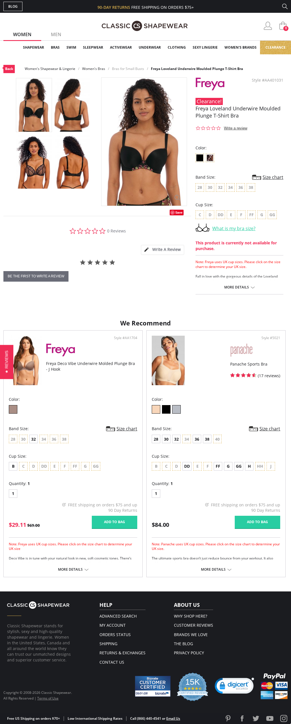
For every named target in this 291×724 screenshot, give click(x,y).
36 (197, 439)
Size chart (273, 177)
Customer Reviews (193, 625)
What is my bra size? (233, 228)
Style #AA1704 (125, 338)
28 (156, 439)
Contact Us (111, 662)
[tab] (162, 250)
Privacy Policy (189, 652)
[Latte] (156, 409)
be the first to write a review (36, 276)
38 (207, 439)
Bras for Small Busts (128, 68)
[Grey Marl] (176, 409)
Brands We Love (191, 634)
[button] (234, 687)
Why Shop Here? (190, 616)
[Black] (166, 409)
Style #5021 (270, 338)
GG (239, 466)
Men (56, 34)
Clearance (275, 47)
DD (187, 466)
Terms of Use (48, 698)
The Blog (183, 643)
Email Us (173, 718)
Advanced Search (118, 616)
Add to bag (114, 521)
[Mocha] (13, 409)
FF (218, 466)
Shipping (108, 643)
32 (33, 439)
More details (236, 287)
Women (22, 34)
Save (178, 212)
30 (166, 439)
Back (9, 68)
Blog (13, 6)
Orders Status (115, 634)
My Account (112, 625)
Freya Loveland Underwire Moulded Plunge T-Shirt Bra (197, 68)
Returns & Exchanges (122, 652)
